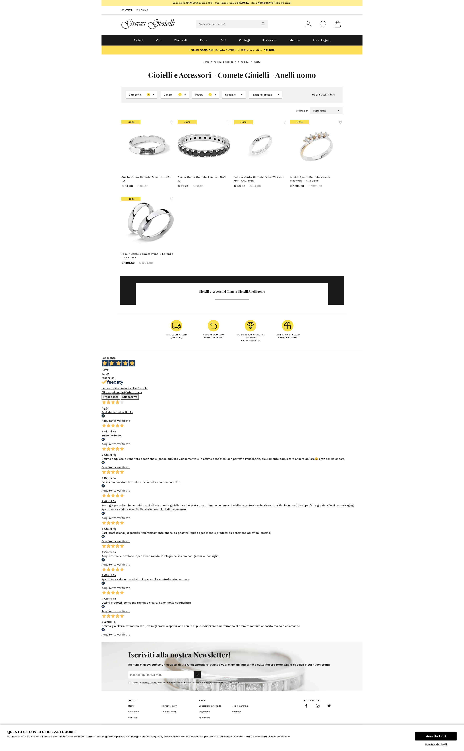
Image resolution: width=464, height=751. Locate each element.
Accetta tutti (436, 736)
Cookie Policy (169, 711)
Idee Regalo (322, 40)
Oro (158, 40)
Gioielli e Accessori (225, 62)
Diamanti (180, 40)
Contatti (127, 10)
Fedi (223, 40)
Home (206, 62)
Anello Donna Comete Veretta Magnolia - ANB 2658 (310, 179)
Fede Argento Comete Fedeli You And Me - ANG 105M (259, 179)
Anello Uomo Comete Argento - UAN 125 (146, 179)
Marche (294, 40)
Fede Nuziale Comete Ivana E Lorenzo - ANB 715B (147, 255)
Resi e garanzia (240, 706)
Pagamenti (204, 711)
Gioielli (138, 40)
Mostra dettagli (436, 744)
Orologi (244, 40)
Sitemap (236, 711)
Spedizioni (204, 717)
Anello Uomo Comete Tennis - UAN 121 (202, 179)
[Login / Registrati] (308, 24)
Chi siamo (142, 10)
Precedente (111, 397)
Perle (204, 40)
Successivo (129, 397)
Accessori (269, 40)
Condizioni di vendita (210, 706)
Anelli (257, 62)
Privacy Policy (149, 682)
